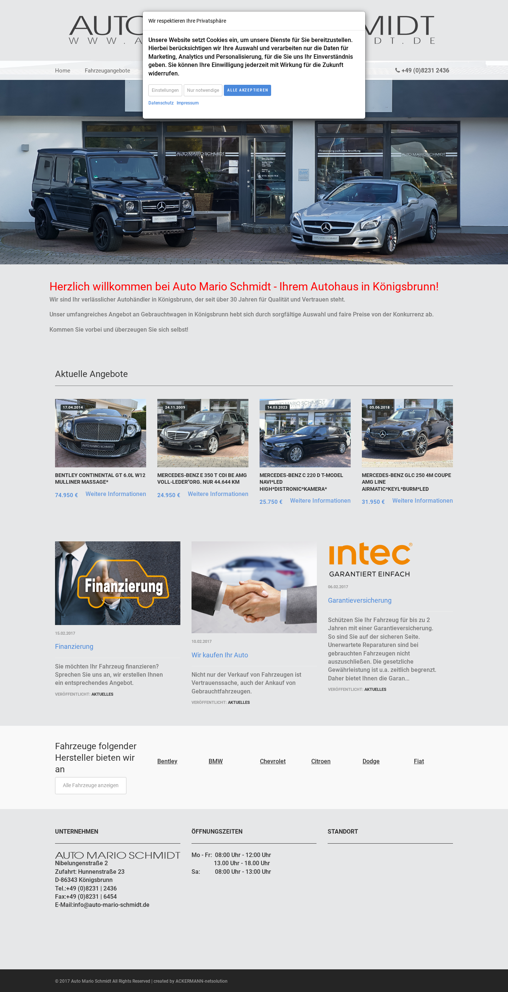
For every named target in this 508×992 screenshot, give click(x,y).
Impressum (188, 103)
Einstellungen (165, 90)
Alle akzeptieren (247, 90)
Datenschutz (161, 103)
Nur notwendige (203, 90)
